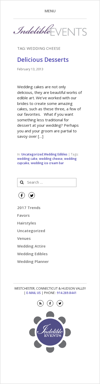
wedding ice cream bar (47, 163)
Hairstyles (26, 222)
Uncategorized (32, 154)
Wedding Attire (31, 246)
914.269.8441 (66, 293)
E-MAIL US (33, 293)
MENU (50, 10)
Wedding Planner (33, 261)
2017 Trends (29, 207)
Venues (24, 238)
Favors (23, 215)
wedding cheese (51, 158)
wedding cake (27, 158)
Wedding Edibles (55, 154)
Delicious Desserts (43, 60)
